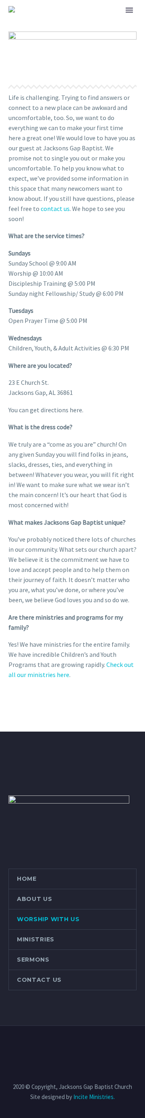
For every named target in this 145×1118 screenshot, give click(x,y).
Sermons (33, 959)
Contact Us (39, 979)
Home (83, 21)
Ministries (35, 939)
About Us (34, 899)
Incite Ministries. (94, 1097)
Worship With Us (48, 919)
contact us (55, 209)
